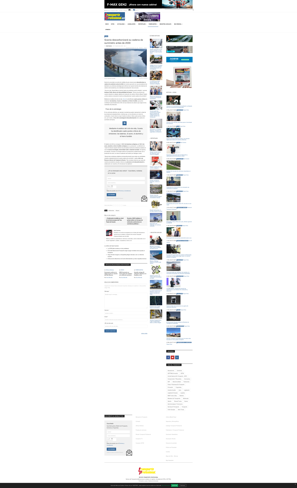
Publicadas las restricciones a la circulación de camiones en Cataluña (178, 187)
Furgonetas (178, 387)
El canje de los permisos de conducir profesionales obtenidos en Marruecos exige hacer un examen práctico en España (179, 256)
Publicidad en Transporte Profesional (175, 430)
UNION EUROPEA (180, 326)
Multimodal (178, 24)
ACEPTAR (174, 485)
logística (182, 393)
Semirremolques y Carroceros (184, 342)
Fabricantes (152, 24)
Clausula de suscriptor (171, 443)
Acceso (121, 10)
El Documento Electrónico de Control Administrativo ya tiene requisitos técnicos (127, 258)
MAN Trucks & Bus (172, 395)
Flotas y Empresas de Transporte (176, 384)
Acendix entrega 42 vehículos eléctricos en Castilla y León (140, 274)
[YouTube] (172, 357)
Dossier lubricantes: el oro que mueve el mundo (156, 210)
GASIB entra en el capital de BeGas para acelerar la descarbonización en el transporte (156, 67)
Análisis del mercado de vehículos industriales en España (179, 171)
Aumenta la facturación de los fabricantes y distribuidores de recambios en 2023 (177, 155)
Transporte (184, 407)
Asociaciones (171, 370)
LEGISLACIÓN (180, 110)
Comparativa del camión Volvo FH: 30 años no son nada (179, 204)
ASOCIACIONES (180, 158)
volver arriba (144, 333)
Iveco (180, 390)
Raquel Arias (186, 110)
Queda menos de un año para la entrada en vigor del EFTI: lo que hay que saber (156, 51)
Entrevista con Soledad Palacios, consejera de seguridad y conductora (155, 131)
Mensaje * (107, 291)
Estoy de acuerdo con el (119, 190)
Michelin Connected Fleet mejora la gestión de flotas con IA (155, 247)
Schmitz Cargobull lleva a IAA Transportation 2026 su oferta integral (155, 321)
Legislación (131, 24)
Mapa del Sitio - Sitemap (172, 456)
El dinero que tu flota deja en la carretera (155, 307)
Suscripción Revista (170, 438)
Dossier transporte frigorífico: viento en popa (155, 182)
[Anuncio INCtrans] (164, 16)
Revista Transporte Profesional (143, 434)
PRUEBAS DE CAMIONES (182, 207)
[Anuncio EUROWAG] (179, 49)
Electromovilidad (177, 381)
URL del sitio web (109, 323)
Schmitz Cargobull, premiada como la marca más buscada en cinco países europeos (179, 339)
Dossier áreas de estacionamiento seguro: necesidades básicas (156, 196)
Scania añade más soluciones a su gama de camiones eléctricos (177, 306)
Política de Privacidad (171, 447)
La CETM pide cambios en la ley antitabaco (118, 248)
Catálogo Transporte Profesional (174, 425)
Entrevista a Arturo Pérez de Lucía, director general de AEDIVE (179, 222)
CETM (112, 24)
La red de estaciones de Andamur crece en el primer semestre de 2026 (156, 292)
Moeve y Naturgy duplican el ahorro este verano (155, 262)
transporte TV (139, 438)
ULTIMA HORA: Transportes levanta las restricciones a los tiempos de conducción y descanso (177, 290)
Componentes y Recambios (174, 379)
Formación (170, 387)
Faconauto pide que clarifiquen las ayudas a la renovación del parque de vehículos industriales (178, 272)
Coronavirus (187, 379)
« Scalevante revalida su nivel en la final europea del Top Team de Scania (115, 220)
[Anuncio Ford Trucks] (148, 4)
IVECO (122, 270)
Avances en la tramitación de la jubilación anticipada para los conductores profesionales (179, 106)
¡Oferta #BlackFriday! (171, 417)
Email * (106, 316)
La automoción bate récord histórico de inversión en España (155, 83)
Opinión (107, 29)
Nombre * (107, 310)
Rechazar (182, 485)
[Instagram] (177, 357)
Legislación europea (173, 393)
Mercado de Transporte (141, 417)
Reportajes (141, 24)
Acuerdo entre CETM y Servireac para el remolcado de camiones (179, 122)
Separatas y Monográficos (172, 421)
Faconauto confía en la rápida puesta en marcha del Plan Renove (110, 274)
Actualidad (120, 24)
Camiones (179, 370)
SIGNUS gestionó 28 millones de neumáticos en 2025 (155, 277)
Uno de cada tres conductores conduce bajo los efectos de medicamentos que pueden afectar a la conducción (155, 114)
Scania (124, 99)
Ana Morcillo (109, 277)
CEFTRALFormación (173, 373)
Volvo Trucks (181, 409)
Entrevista (179, 225)
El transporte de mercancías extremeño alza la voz (179, 238)
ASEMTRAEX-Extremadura (182, 240)
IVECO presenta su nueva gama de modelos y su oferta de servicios (125, 274)
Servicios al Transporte (173, 407)
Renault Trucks (178, 401)
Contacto (125, 10)
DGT (169, 381)
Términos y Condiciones (125, 190)
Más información (166, 485)
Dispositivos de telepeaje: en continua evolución (155, 225)
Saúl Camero (109, 46)
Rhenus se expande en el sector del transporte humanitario (155, 97)
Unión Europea (171, 409)
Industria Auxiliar (165, 24)
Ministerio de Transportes (174, 398)
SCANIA (106, 36)
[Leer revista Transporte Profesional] (179, 77)
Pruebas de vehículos (141, 430)
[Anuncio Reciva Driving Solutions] (179, 38)
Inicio (107, 24)
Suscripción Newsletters (172, 434)
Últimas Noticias (110, 270)
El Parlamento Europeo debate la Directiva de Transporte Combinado (178, 322)
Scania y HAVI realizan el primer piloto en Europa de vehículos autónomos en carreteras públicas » (135, 221)
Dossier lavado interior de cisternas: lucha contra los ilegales (155, 153)
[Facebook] (168, 357)
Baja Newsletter (170, 460)
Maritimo (182, 395)
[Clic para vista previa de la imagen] (125, 62)
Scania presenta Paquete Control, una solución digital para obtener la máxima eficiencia (178, 139)
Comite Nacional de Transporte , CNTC (177, 376)
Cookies (168, 451)
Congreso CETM (140, 443)
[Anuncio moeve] (179, 59)
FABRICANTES (139, 270)
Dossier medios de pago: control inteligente (156, 167)
